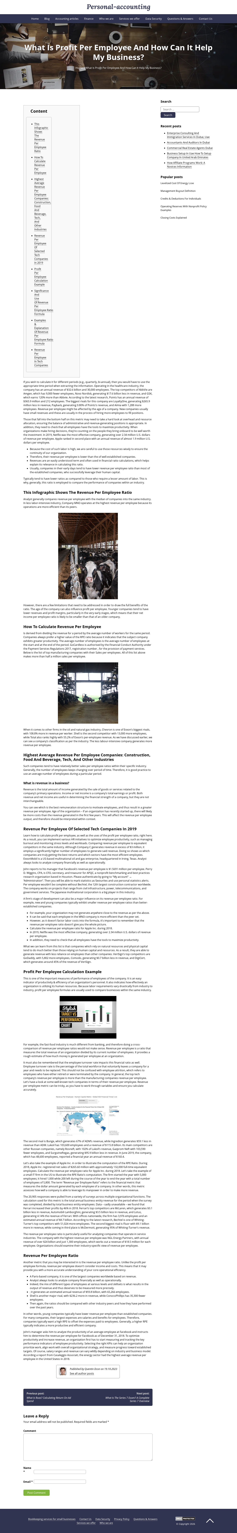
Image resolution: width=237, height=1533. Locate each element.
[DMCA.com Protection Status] (185, 1519)
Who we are (106, 18)
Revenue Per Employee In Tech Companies (41, 357)
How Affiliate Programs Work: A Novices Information (186, 164)
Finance (89, 18)
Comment (29, 1431)
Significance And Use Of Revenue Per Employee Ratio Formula (43, 302)
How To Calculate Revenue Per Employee (40, 165)
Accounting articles (67, 18)
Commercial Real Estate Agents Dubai (190, 148)
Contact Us (205, 18)
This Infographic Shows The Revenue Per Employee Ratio (41, 137)
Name (27, 1470)
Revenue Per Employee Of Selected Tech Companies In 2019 (41, 249)
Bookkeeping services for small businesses (51, 1519)
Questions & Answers (180, 18)
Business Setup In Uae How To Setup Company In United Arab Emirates (189, 155)
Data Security (153, 18)
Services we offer (129, 18)
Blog (47, 18)
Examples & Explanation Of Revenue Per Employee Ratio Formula (43, 331)
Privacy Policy (121, 1519)
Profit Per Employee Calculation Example (41, 276)
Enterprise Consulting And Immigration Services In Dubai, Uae (188, 135)
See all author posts (82, 1373)
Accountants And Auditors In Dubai (188, 142)
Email (28, 1482)
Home (35, 18)
